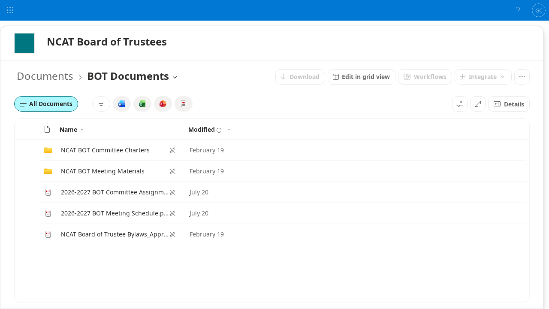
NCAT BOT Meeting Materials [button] (103, 171)
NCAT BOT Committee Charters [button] (105, 150)
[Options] (460, 104)
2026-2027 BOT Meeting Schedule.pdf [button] (115, 213)
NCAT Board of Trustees (107, 41)
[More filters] (101, 104)
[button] (47, 129)
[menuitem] (300, 77)
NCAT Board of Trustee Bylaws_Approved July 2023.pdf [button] (115, 234)
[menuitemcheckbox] (122, 104)
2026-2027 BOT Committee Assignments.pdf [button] (115, 192)
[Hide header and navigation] (478, 104)
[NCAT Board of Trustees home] (24, 43)
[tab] (46, 104)
